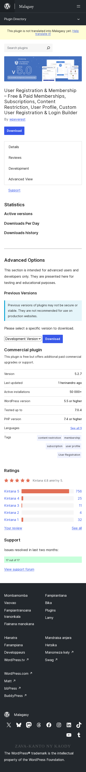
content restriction (49, 437)
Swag (51, 660)
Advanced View (21, 179)
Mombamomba (16, 595)
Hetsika (51, 645)
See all (77, 528)
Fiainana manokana (19, 624)
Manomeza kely (59, 652)
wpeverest (17, 119)
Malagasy (21, 715)
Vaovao (10, 603)
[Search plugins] (48, 48)
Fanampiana (13, 645)
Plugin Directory (15, 19)
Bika (48, 603)
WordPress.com (18, 673)
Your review (13, 528)
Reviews (15, 157)
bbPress (12, 688)
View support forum (19, 569)
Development (19, 168)
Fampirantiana (56, 595)
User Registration (69, 454)
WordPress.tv (16, 660)
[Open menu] (79, 6)
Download (14, 130)
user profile (73, 446)
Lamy (49, 618)
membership (72, 437)
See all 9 (76, 428)
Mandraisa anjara (58, 638)
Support (14, 190)
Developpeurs (14, 652)
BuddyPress (15, 696)
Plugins (50, 610)
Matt (10, 681)
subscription (54, 446)
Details (14, 147)
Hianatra (10, 638)
